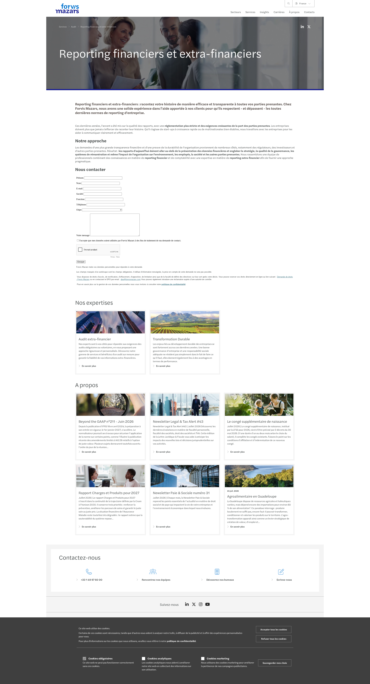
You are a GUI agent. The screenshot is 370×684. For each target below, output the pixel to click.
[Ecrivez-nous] (281, 575)
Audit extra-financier (95, 338)
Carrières (279, 12)
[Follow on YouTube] (207, 604)
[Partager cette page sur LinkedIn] (302, 26)
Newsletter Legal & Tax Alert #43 (178, 421)
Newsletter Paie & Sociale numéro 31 (181, 492)
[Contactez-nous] (89, 575)
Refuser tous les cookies (273, 638)
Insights (264, 12)
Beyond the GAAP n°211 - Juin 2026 (106, 421)
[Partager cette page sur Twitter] (309, 26)
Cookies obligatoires (100, 658)
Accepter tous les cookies (273, 629)
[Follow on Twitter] (193, 604)
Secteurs (236, 12)
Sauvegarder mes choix (275, 662)
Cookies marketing (218, 658)
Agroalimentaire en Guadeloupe (251, 496)
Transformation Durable (171, 338)
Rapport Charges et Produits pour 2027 (109, 492)
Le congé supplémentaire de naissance (257, 421)
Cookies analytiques (159, 658)
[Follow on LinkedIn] (186, 604)
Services (250, 12)
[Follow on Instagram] (200, 604)
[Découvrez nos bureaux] (217, 575)
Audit (73, 26)
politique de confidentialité (181, 641)
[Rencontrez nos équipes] (153, 575)
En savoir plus (89, 366)
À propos (294, 12)
